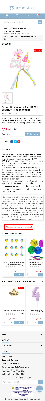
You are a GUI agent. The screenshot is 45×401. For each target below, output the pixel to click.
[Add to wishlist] (22, 266)
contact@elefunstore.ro (18, 367)
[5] (15, 266)
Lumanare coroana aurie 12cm (14, 310)
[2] (8, 266)
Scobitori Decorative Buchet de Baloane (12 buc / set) (13, 263)
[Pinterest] (18, 141)
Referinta (6, 113)
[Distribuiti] (11, 141)
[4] (12, 266)
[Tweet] (15, 141)
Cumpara (32, 134)
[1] (6, 266)
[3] (10, 266)
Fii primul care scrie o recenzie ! (19, 227)
